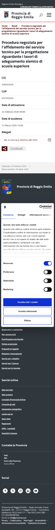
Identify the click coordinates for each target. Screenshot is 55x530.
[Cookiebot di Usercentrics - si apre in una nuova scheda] (39, 207)
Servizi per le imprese (11, 368)
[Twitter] (12, 490)
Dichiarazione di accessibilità (14, 523)
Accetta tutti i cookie (27, 302)
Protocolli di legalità (10, 348)
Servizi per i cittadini (10, 358)
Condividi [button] (16, 148)
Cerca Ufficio (9, 463)
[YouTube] (35, 491)
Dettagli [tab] (21, 215)
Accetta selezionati (27, 311)
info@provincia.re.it (18, 518)
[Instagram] (20, 491)
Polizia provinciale (9, 343)
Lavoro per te (7, 414)
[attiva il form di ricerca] (41, 15)
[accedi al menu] (49, 15)
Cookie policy (15, 520)
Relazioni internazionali (12, 353)
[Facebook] (5, 491)
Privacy (5, 520)
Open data (6, 418)
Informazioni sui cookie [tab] (41, 215)
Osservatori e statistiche (12, 329)
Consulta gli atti (8, 404)
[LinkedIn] (28, 491)
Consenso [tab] (8, 215)
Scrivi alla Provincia (12, 460)
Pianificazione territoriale (12, 339)
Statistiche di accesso (37, 523)
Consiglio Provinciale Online (14, 399)
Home (5, 26)
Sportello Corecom (9, 433)
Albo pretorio (7, 394)
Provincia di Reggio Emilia (22, 15)
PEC (5, 458)
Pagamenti (6, 423)
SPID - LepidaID (8, 428)
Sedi (6, 455)
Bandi (14, 26)
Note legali (28, 520)
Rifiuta (27, 320)
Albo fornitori (7, 389)
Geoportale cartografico (11, 409)
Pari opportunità (9, 334)
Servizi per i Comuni (10, 363)
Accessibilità (40, 520)
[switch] (48, 272)
